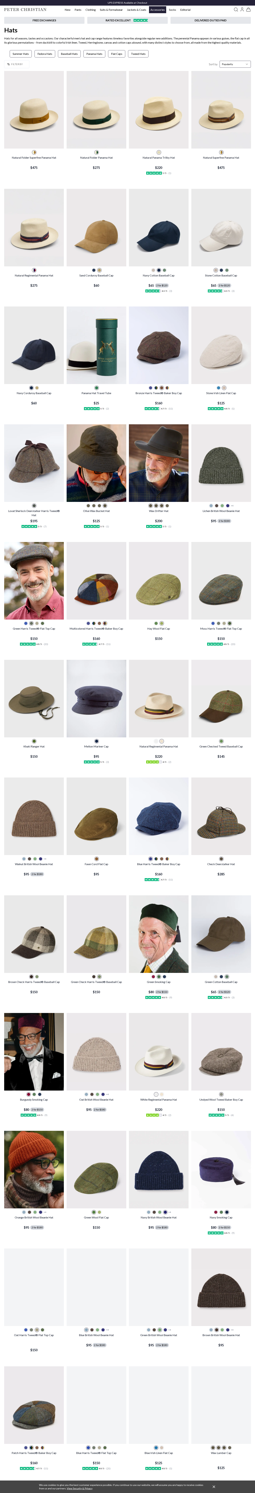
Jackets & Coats (136, 9)
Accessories (157, 9)
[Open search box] (235, 9)
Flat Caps (116, 53)
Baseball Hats (69, 53)
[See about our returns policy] (44, 20)
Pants (78, 9)
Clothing (91, 9)
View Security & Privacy (79, 1488)
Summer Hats (21, 53)
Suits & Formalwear (111, 9)
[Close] (214, 1487)
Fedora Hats (44, 53)
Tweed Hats (138, 53)
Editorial (185, 9)
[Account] (242, 9)
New (67, 9)
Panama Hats (94, 53)
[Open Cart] (248, 9)
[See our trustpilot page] (127, 20)
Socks (172, 9)
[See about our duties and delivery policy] (211, 20)
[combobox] (235, 64)
